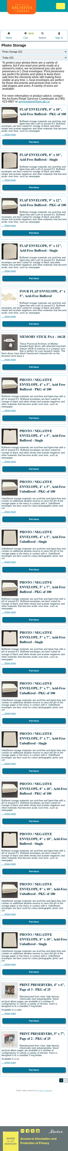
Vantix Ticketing (45, 1090)
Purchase (34, 142)
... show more (8, 134)
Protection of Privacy (34, 1143)
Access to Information (35, 1139)
